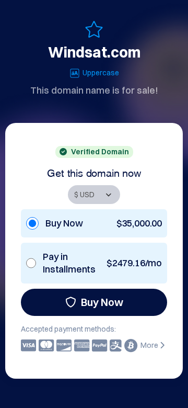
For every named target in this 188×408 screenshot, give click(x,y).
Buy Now (102, 302)
